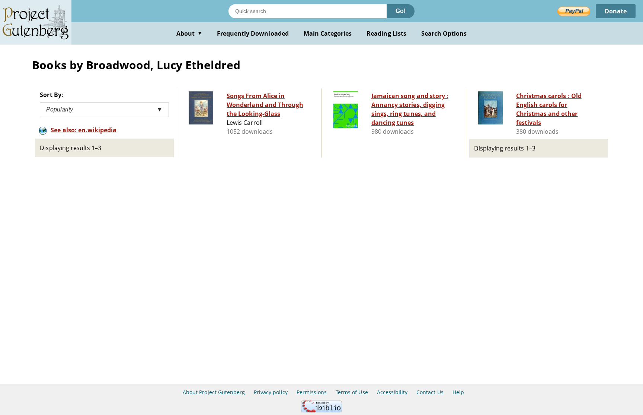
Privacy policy (271, 392)
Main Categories (328, 33)
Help (458, 392)
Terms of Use (352, 392)
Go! (401, 11)
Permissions (312, 392)
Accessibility (392, 392)
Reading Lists (386, 33)
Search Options (444, 33)
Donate (616, 11)
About (189, 33)
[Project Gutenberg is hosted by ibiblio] (321, 410)
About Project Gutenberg (214, 392)
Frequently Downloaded (253, 33)
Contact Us (429, 392)
